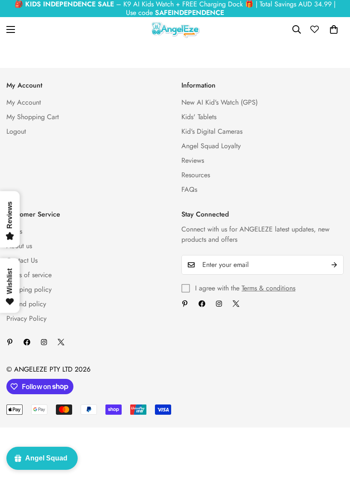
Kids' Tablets (198, 117)
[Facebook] (201, 303)
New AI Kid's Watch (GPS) (219, 102)
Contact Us (22, 260)
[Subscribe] (334, 265)
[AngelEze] (175, 29)
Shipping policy (29, 289)
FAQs (189, 189)
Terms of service (29, 275)
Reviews (192, 160)
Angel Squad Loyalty (211, 146)
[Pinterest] (184, 303)
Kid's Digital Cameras (211, 131)
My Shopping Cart (32, 117)
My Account (23, 102)
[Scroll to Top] (333, 457)
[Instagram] (219, 303)
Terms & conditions (268, 288)
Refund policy (26, 304)
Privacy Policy (26, 318)
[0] (334, 29)
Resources (195, 175)
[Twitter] (236, 303)
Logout (16, 131)
